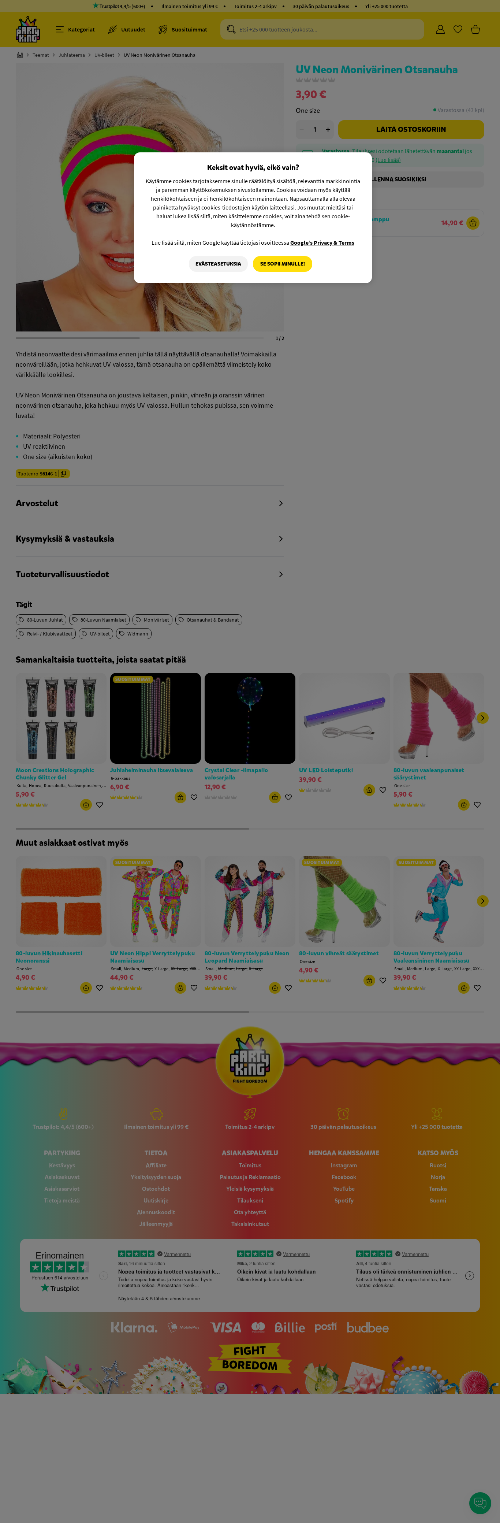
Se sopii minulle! (282, 263)
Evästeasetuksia (218, 263)
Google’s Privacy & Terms (322, 242)
